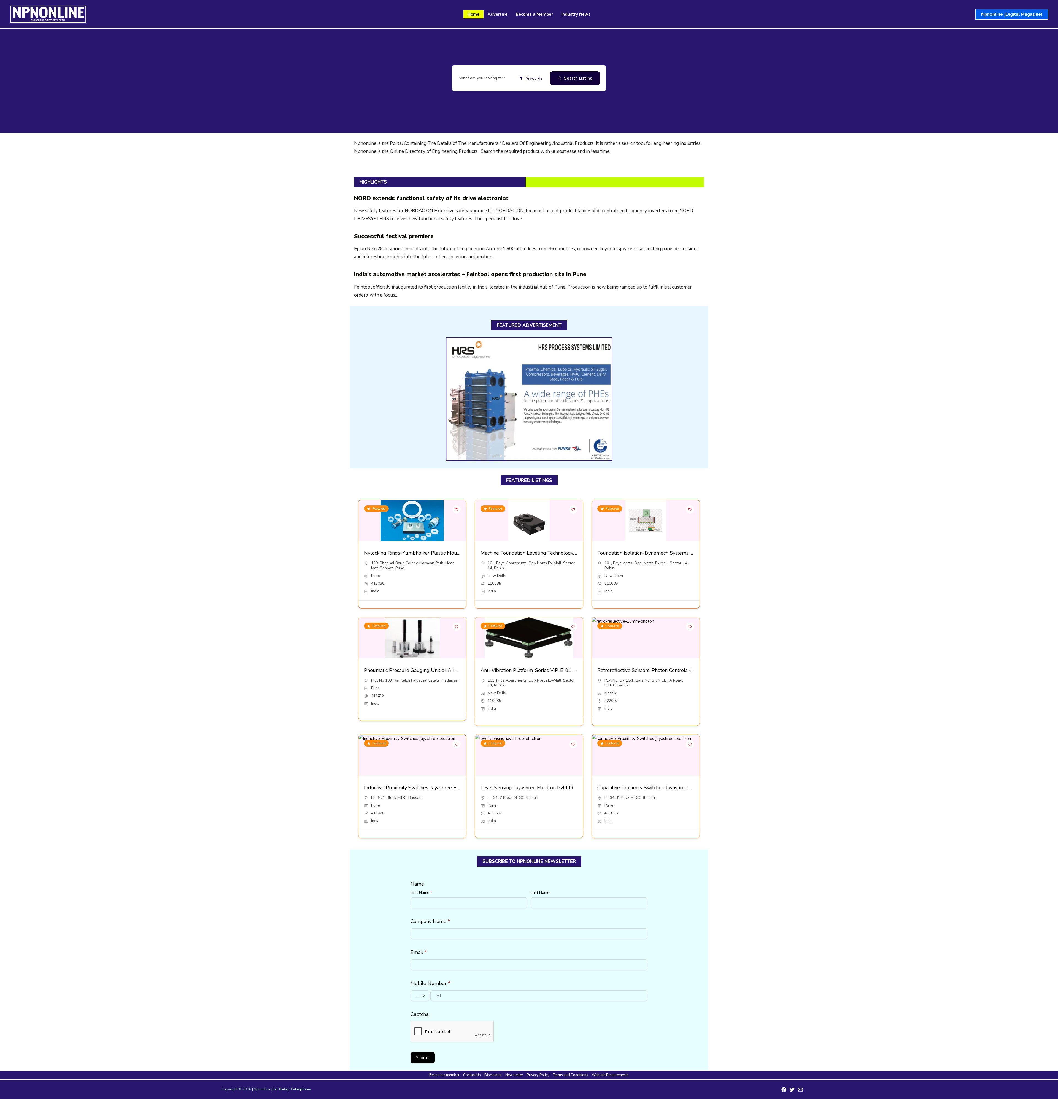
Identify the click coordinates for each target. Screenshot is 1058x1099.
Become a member (444, 1075)
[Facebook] (783, 1089)
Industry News (575, 14)
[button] (1011, 14)
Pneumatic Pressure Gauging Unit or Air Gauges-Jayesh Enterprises (440, 670)
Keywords (533, 78)
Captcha (419, 1014)
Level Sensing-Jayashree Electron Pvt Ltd (527, 787)
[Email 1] (800, 1089)
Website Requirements (610, 1075)
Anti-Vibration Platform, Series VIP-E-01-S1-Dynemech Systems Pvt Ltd (562, 670)
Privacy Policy (538, 1075)
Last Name (540, 892)
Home (473, 14)
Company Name (430, 921)
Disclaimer (493, 1075)
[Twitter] (792, 1089)
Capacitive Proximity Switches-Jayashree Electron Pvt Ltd (661, 787)
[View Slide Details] (529, 399)
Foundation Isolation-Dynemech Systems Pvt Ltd (651, 553)
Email (419, 952)
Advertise (498, 14)
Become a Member (534, 14)
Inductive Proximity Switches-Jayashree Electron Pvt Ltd (427, 787)
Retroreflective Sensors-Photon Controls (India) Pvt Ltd (658, 670)
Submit (422, 1057)
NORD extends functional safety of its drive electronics (431, 198)
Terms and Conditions (570, 1075)
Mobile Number (430, 983)
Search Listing (578, 78)
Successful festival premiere (394, 236)
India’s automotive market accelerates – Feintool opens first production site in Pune (470, 274)
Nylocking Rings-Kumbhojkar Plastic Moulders (416, 553)
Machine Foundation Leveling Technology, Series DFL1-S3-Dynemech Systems (569, 553)
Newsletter (514, 1075)
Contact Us (472, 1075)
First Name (421, 892)
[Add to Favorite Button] (456, 509)
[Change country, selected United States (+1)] (420, 996)
